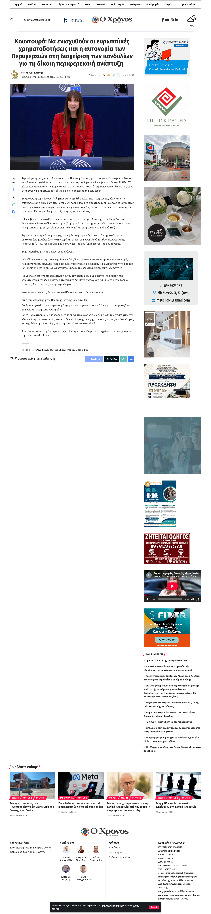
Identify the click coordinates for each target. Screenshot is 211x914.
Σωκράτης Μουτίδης (81, 859)
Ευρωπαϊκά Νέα (80, 350)
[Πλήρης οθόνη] (197, 599)
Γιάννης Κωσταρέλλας (67, 859)
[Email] (108, 74)
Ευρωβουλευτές (63, 350)
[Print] (118, 74)
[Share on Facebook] (99, 74)
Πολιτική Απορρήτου (114, 905)
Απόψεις (113, 798)
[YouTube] (167, 20)
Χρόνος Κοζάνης (34, 72)
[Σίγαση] (192, 599)
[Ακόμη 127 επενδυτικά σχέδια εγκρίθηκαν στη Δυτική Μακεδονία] (178, 785)
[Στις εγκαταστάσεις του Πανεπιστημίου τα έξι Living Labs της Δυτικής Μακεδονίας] (32, 785)
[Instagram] (172, 20)
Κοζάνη (15, 798)
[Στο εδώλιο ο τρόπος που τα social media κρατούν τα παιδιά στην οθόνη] (81, 785)
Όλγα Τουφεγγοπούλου (83, 878)
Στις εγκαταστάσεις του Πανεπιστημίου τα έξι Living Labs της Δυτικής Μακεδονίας (32, 807)
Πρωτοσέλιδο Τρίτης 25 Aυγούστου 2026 (167, 660)
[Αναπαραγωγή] (147, 599)
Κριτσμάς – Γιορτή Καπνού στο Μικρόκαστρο (169, 722)
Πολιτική (40, 798)
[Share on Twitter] (104, 74)
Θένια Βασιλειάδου (96, 859)
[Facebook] (163, 20)
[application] (172, 586)
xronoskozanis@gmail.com (180, 873)
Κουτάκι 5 (82, 798)
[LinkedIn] (176, 20)
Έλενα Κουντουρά (45, 350)
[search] (12, 20)
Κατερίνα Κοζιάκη (66, 878)
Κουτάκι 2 (27, 798)
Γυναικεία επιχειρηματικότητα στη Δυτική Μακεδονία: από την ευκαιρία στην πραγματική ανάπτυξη (128, 807)
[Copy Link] (113, 74)
